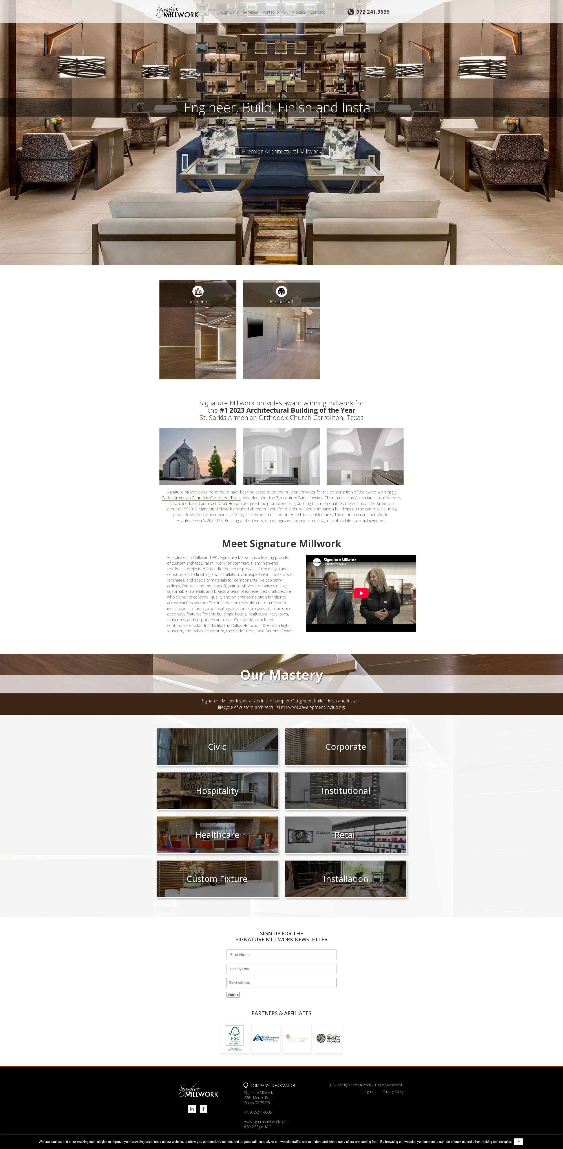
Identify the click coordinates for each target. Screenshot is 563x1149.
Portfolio (270, 12)
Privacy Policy (393, 1091)
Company (230, 12)
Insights (368, 1091)
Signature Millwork (356, 1084)
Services (250, 12)
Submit (233, 994)
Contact (317, 12)
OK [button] (519, 1142)
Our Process (294, 12)
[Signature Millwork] (187, 11)
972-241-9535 (261, 1112)
